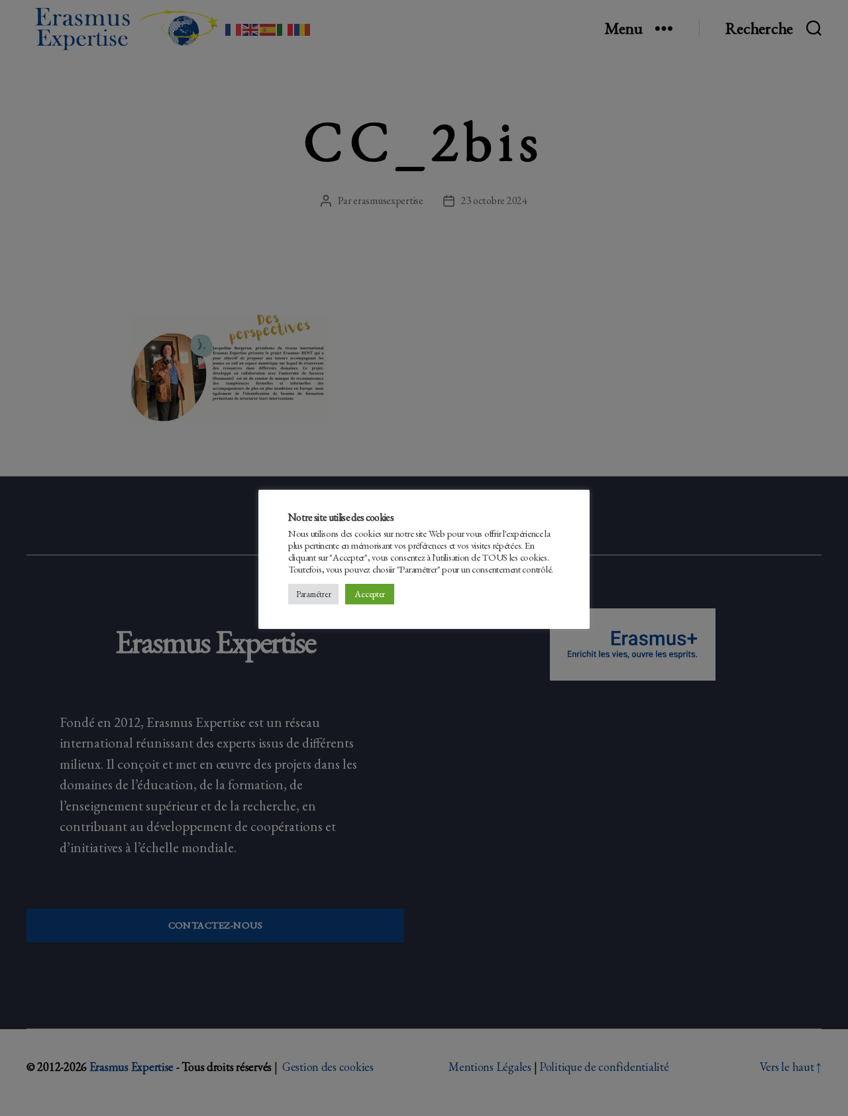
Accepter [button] (369, 594)
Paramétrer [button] (313, 594)
